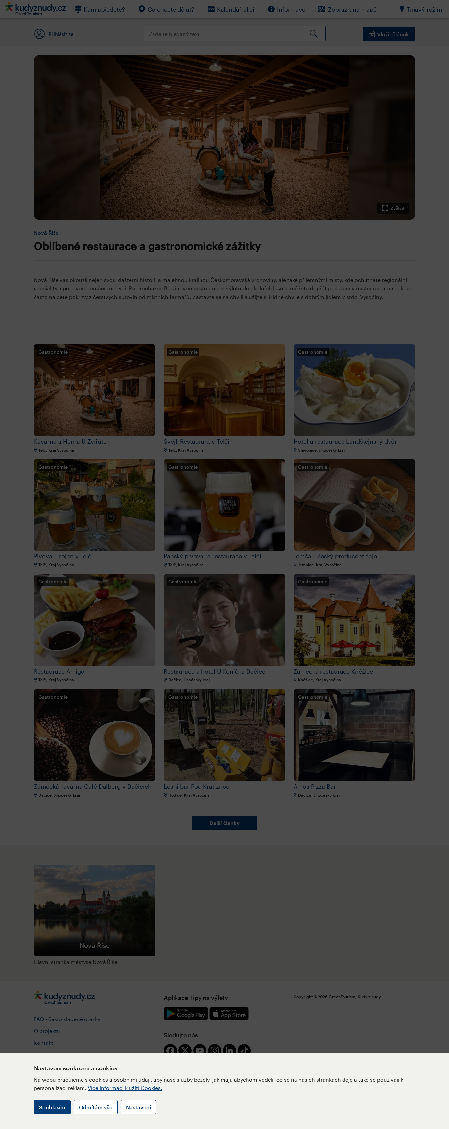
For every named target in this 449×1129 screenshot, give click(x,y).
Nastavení (138, 1107)
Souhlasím (52, 1107)
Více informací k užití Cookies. (125, 1088)
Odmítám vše (95, 1107)
